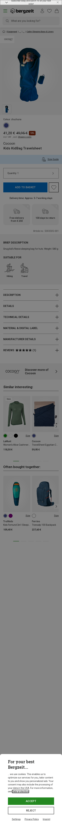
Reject (31, 810)
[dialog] (31, 790)
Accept (31, 801)
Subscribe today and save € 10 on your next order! (31, 2)
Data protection (20, 791)
